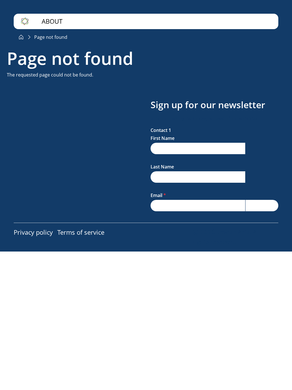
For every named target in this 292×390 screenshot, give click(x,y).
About (52, 21)
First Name (163, 138)
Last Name (162, 167)
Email (156, 195)
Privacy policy (33, 232)
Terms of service (80, 232)
